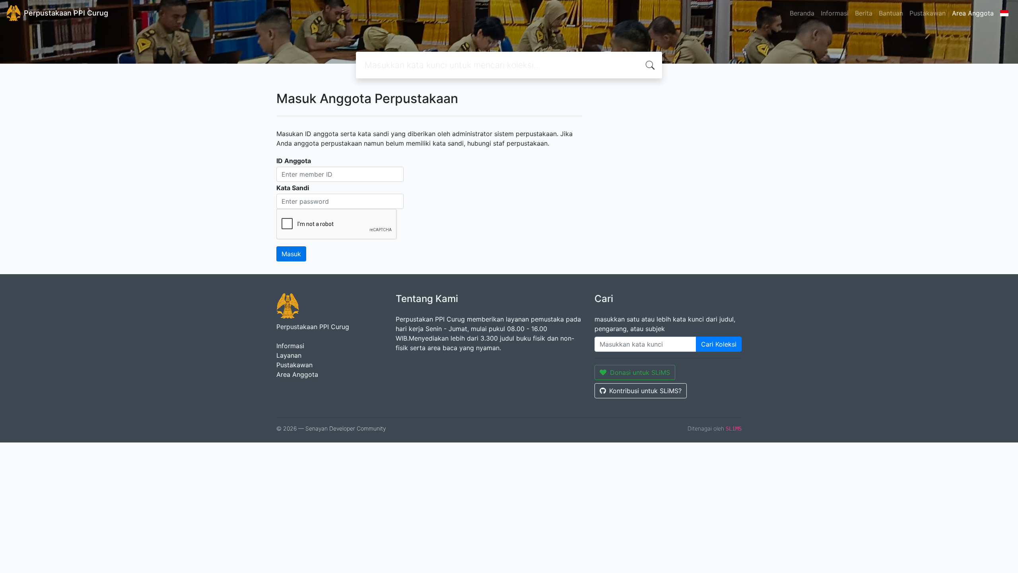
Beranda (802, 13)
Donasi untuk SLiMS (640, 372)
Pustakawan (927, 13)
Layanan (288, 355)
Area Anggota (973, 13)
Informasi (835, 13)
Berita (863, 13)
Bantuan (891, 13)
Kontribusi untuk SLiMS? (645, 391)
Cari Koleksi (718, 344)
